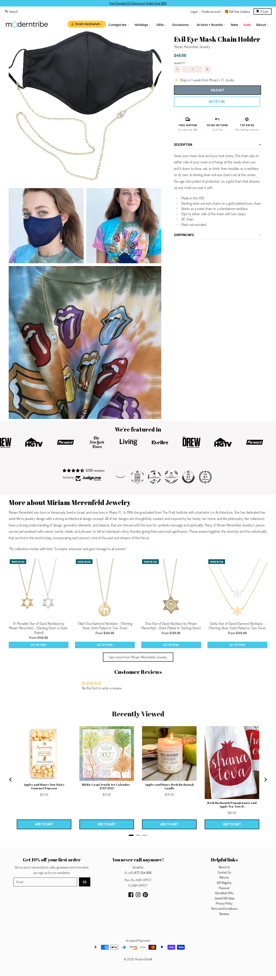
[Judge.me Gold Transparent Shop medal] (154, 477)
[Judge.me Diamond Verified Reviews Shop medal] (120, 471)
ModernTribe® (143, 959)
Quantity (179, 63)
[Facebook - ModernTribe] (131, 894)
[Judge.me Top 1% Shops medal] (188, 477)
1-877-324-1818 (142, 873)
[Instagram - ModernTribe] (138, 894)
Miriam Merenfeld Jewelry (192, 47)
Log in (194, 11)
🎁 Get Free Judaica (237, 11)
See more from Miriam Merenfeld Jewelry (138, 657)
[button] (85, 108)
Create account (211, 11)
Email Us (138, 867)
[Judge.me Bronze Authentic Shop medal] (171, 477)
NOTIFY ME (217, 101)
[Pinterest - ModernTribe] (145, 894)
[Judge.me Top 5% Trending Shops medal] (205, 477)
